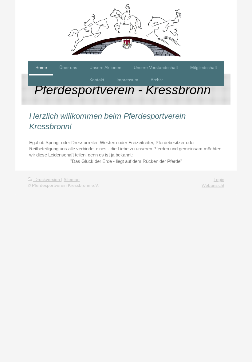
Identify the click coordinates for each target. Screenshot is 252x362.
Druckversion (47, 179)
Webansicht (213, 185)
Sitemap (72, 179)
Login (219, 179)
